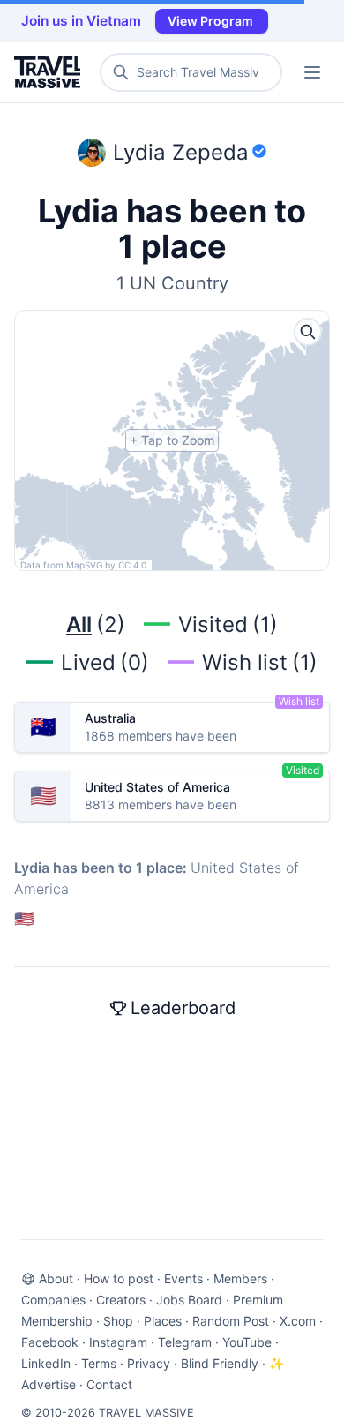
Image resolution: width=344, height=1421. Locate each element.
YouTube (247, 1342)
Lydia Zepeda (181, 152)
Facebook (50, 1342)
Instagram (118, 1342)
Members (240, 1278)
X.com (298, 1320)
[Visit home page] (50, 72)
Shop (118, 1320)
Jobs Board (189, 1299)
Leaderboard (183, 1008)
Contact (109, 1384)
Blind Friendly (219, 1363)
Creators (121, 1299)
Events (183, 1278)
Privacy (148, 1363)
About (56, 1278)
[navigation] (312, 72)
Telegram (185, 1342)
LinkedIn (46, 1363)
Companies (53, 1299)
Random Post (230, 1320)
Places (163, 1320)
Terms (98, 1363)
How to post (118, 1278)
